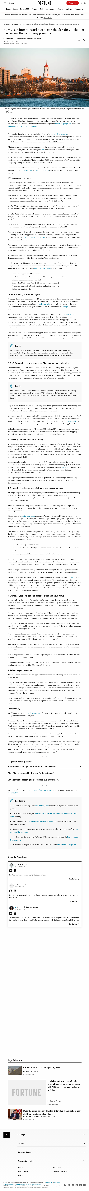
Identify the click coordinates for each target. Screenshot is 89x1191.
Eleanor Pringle (55, 1101)
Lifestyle (60, 9)
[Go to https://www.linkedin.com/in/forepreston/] (10, 870)
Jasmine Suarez (36, 38)
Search (11, 3)
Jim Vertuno (30, 1116)
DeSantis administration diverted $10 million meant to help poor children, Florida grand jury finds (52, 1112)
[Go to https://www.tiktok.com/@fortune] (80, 1185)
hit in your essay (28, 516)
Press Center (57, 1168)
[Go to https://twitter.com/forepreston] (15, 870)
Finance (34, 9)
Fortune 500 (24, 9)
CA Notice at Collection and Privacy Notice (12, 1184)
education (6, 24)
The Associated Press (46, 1116)
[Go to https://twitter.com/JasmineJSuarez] (15, 913)
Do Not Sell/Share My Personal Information (31, 1184)
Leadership (50, 9)
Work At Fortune (22, 1171)
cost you (65, 307)
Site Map (20, 1175)
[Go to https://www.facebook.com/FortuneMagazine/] (65, 1185)
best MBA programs (63, 124)
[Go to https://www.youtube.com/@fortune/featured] (84, 1185)
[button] (8, 9)
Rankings (68, 9)
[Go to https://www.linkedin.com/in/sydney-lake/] (10, 891)
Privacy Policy (57, 1182)
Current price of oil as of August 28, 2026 (41, 1067)
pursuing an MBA (43, 304)
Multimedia (79, 9)
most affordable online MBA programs (40, 821)
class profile (72, 421)
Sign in (83, 3)
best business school (42, 268)
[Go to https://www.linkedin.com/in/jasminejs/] (10, 913)
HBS (43, 150)
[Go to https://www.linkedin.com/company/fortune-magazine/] (73, 1185)
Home (8, 9)
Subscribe (72, 3)
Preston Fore (11, 38)
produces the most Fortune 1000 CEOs (23, 126)
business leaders (69, 314)
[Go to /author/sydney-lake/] (11, 885)
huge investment (33, 713)
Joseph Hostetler (32, 1071)
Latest (15, 9)
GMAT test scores (60, 134)
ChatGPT (71, 577)
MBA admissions (42, 170)
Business (15, 24)
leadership (66, 467)
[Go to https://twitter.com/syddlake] (15, 891)
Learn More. (48, 17)
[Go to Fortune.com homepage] (44, 3)
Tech (41, 9)
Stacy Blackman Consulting (34, 237)
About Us (20, 1168)
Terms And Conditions (60, 1171)
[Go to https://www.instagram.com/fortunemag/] (77, 1185)
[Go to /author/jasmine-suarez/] (11, 908)
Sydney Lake (21, 38)
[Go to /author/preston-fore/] (11, 865)
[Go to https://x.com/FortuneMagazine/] (69, 1185)
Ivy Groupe (28, 170)
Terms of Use (49, 1182)
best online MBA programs (66, 845)
